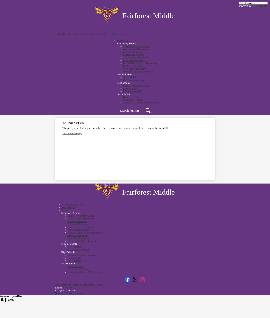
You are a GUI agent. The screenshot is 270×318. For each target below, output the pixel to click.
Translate (262, 6)
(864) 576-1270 (70, 287)
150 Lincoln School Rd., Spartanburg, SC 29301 (79, 284)
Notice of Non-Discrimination (70, 293)
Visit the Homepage (72, 133)
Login (7, 300)
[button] (61, 34)
